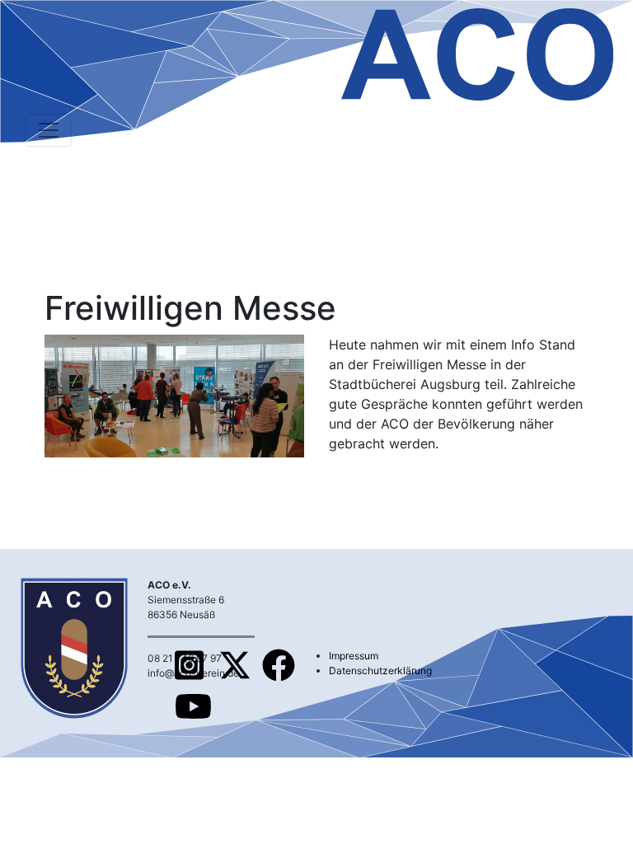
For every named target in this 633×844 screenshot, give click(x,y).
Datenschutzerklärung (380, 670)
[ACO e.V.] (477, 51)
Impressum (353, 655)
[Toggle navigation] (49, 130)
